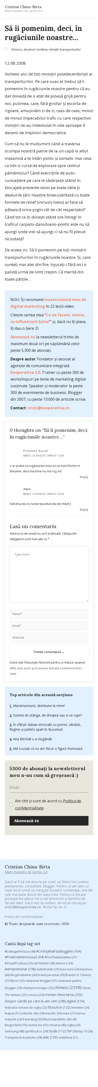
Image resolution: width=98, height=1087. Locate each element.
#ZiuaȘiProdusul (19, 963)
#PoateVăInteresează (24, 957)
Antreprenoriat (20, 969)
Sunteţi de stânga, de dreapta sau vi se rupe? (47, 715)
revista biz (38, 1025)
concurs (35, 995)
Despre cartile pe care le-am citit (35, 1001)
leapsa (12, 1013)
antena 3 (64, 963)
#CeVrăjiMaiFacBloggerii (58, 951)
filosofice (59, 1007)
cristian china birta (63, 994)
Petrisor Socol (35, 451)
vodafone (68, 1037)
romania (57, 1025)
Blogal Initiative (23, 975)
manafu (53, 1013)
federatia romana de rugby (26, 1008)
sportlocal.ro (36, 1031)
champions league (38, 988)
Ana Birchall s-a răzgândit (32, 739)
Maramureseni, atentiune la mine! (38, 705)
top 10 (85, 1031)
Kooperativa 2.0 (25, 372)
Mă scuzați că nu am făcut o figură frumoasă (47, 748)
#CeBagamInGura (20, 951)
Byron (17, 981)
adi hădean (44, 963)
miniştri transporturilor (65, 49)
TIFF (72, 1031)
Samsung (14, 1031)
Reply (84, 477)
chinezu (16, 49)
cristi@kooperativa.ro (48, 408)
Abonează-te (22, 337)
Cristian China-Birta (23, 8)
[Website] (49, 638)
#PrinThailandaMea (60, 957)
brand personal (51, 975)
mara (68, 1013)
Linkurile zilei (32, 1013)
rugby (73, 1025)
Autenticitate (48, 969)
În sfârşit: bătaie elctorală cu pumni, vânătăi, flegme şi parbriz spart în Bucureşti (45, 727)
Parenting (33, 1019)
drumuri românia (36, 49)
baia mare (69, 969)
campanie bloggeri (41, 981)
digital (76, 1001)
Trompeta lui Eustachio (23, 1037)
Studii (57, 1031)
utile (50, 1037)
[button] (87, 9)
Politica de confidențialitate (24, 916)
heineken (80, 1008)
